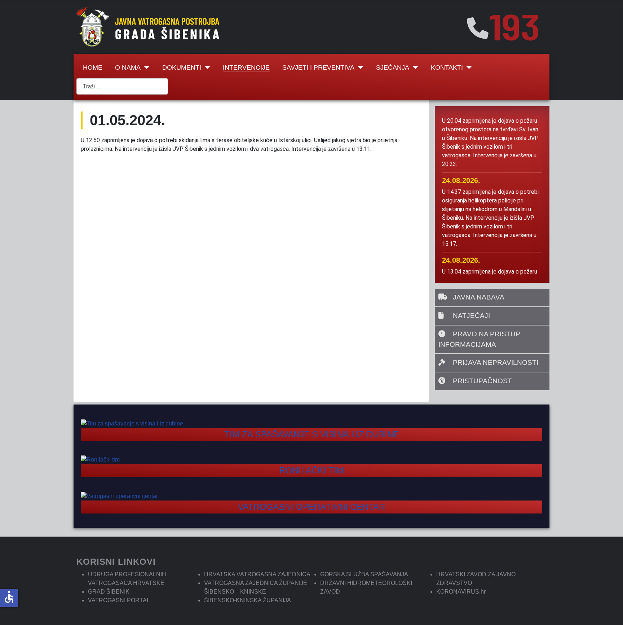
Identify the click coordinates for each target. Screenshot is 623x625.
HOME (92, 67)
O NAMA (128, 67)
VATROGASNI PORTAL (119, 600)
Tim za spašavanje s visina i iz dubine (311, 434)
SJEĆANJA (392, 67)
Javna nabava (477, 297)
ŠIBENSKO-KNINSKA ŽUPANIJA (247, 600)
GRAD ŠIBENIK (108, 592)
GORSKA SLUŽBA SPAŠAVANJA (364, 574)
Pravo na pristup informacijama (479, 339)
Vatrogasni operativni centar (311, 507)
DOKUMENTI (181, 67)
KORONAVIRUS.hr (461, 592)
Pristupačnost (481, 381)
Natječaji (470, 315)
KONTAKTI (447, 67)
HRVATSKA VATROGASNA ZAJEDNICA (257, 574)
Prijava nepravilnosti (494, 362)
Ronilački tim (311, 470)
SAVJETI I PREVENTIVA (318, 67)
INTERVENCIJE (246, 67)
